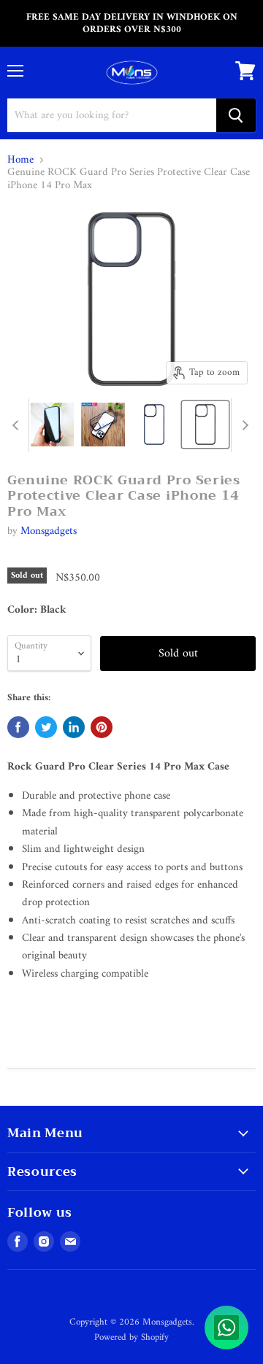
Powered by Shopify (131, 1337)
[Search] (236, 115)
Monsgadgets (48, 531)
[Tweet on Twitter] (46, 727)
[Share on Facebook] (18, 727)
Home (20, 160)
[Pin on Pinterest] (102, 727)
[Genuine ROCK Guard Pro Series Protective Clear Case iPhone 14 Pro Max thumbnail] (52, 424)
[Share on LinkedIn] (74, 727)
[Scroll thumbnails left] (17, 425)
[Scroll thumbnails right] (242, 425)
